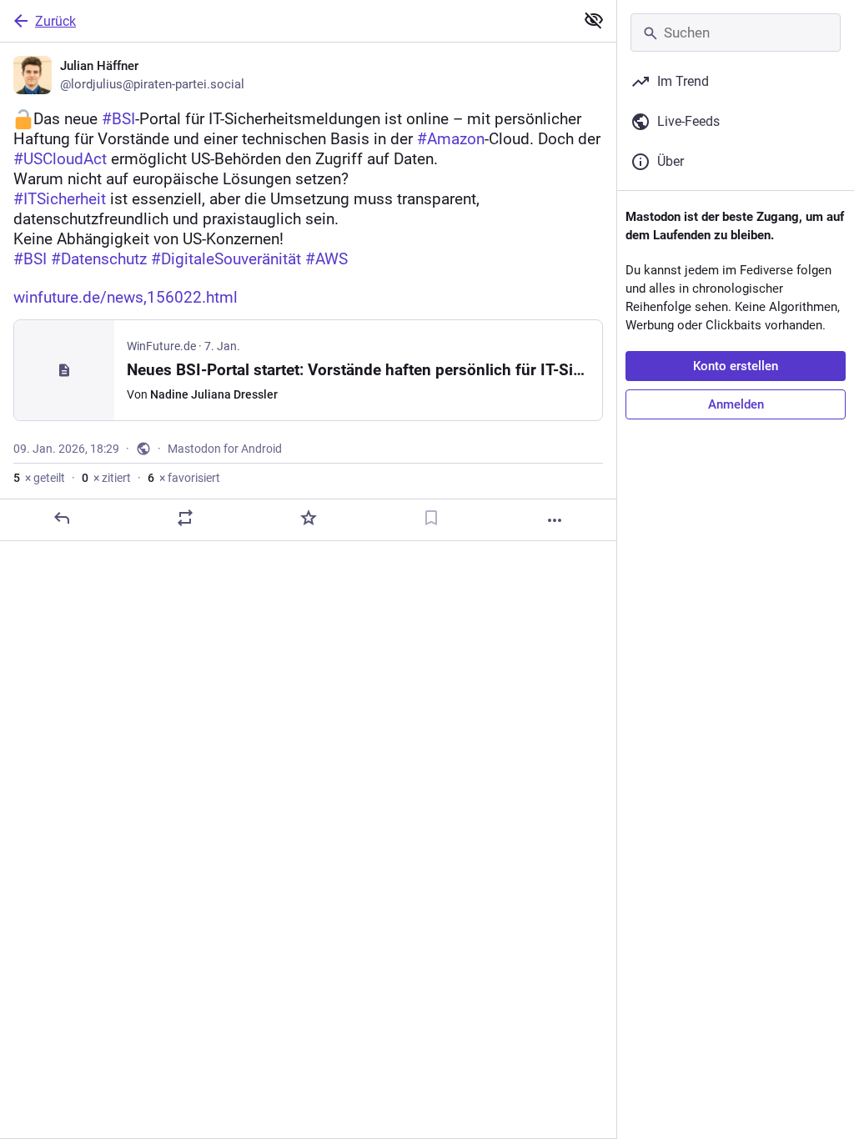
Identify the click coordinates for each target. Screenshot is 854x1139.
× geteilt (39, 477)
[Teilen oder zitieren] (185, 518)
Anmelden (736, 404)
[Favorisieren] (309, 518)
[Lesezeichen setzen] (431, 518)
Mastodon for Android (225, 448)
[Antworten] (62, 518)
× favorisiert (184, 477)
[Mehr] (555, 520)
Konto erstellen (735, 366)
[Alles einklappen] (593, 20)
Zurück (55, 21)
